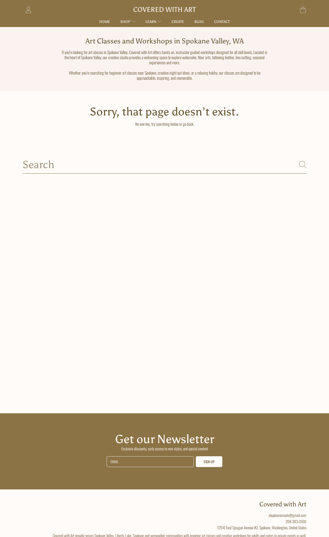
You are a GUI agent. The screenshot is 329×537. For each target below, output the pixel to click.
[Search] (303, 164)
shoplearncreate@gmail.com (287, 515)
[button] (302, 9)
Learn (151, 22)
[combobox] (164, 165)
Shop (125, 22)
